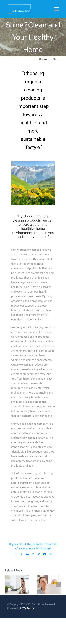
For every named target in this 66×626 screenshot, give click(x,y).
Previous (44, 59)
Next (55, 59)
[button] (7, 584)
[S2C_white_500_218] (19, 4)
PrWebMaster (27, 608)
